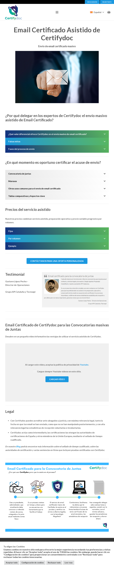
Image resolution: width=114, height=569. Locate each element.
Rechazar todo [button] (54, 563)
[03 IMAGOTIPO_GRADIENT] (13, 12)
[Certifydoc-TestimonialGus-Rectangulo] (75, 290)
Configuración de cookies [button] (33, 563)
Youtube (84, 364)
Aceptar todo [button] (12, 563)
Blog (18, 446)
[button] (57, 12)
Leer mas (69, 563)
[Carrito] (109, 12)
